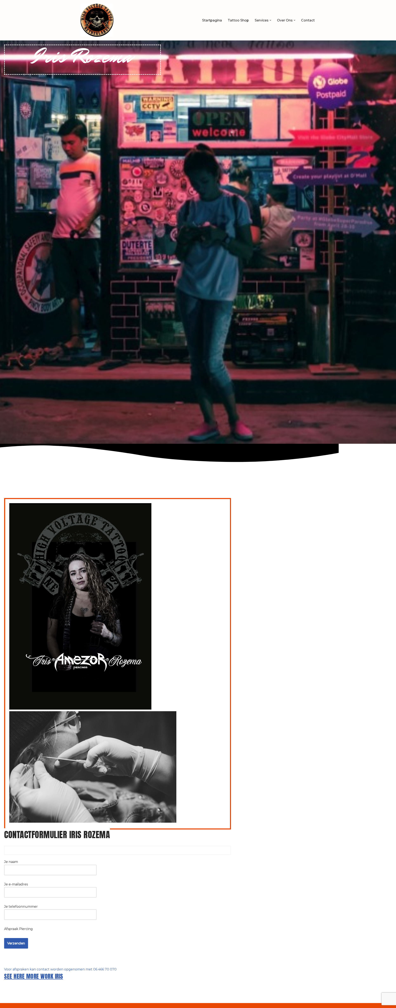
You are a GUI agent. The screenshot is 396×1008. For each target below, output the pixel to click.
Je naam (11, 862)
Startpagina (212, 20)
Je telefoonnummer (21, 907)
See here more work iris (33, 976)
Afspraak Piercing (18, 929)
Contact (308, 20)
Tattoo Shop (238, 20)
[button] (270, 20)
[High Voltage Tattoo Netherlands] (96, 20)
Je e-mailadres (16, 884)
